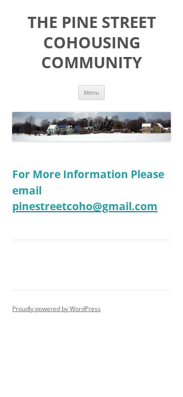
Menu (91, 92)
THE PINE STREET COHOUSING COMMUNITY (91, 42)
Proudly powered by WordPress (56, 308)
